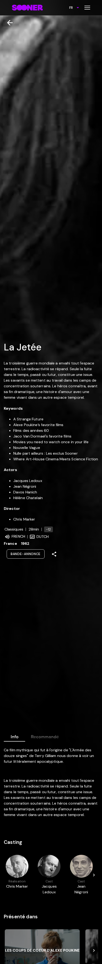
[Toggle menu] (87, 7)
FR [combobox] (71, 7)
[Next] (94, 875)
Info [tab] (15, 737)
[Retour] (8, 23)
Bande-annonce (26, 554)
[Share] (54, 554)
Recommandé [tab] (45, 737)
